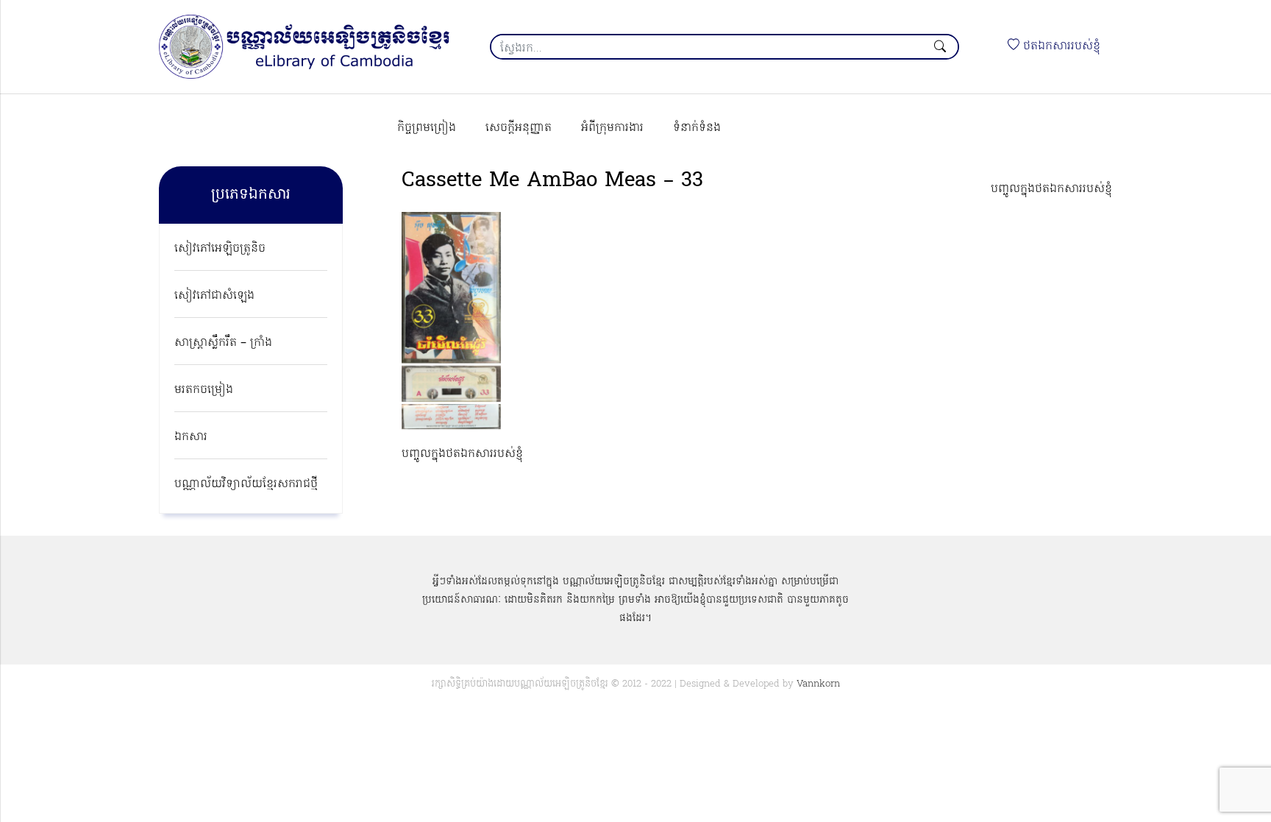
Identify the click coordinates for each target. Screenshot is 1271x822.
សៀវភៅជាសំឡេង (214, 296)
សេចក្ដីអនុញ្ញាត (518, 128)
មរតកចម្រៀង (203, 390)
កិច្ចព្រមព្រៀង (426, 128)
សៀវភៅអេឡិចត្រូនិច (220, 249)
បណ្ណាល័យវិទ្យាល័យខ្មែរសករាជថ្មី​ (246, 484)
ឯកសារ (190, 437)
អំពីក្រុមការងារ (612, 128)
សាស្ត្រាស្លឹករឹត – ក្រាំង (223, 343)
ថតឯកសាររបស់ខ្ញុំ (1059, 46)
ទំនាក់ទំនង (697, 128)
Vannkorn (818, 684)
